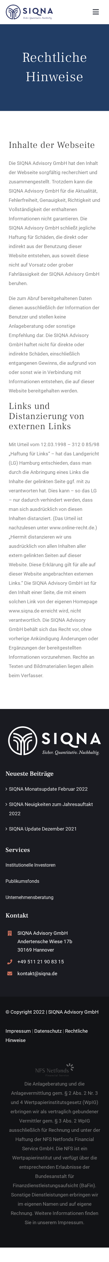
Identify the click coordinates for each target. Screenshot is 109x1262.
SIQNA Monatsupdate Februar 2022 (48, 789)
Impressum (18, 1031)
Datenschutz (48, 1031)
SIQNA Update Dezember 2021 (43, 829)
